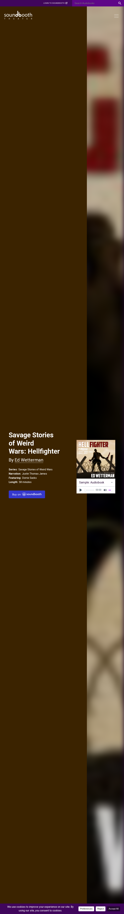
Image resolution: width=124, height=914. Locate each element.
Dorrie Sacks (29, 477)
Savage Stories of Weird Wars (35, 469)
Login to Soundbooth (54, 3)
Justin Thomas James (34, 473)
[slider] (89, 490)
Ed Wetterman (29, 460)
